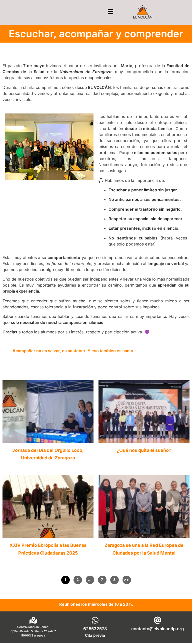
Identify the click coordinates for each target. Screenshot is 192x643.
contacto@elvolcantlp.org (157, 628)
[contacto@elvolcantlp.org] (158, 620)
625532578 (95, 628)
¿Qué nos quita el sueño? (144, 450)
